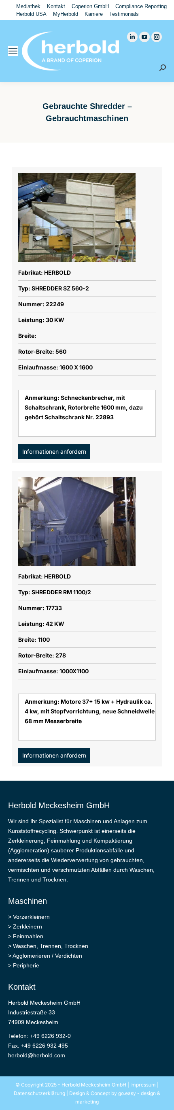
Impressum (143, 1085)
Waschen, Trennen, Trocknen (50, 946)
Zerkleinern (27, 926)
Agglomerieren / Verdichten (47, 955)
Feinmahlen (28, 936)
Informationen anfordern (54, 451)
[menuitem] (28, 6)
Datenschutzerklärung (39, 1093)
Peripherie (26, 965)
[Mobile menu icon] (13, 51)
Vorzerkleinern (31, 917)
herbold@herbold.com (36, 1055)
